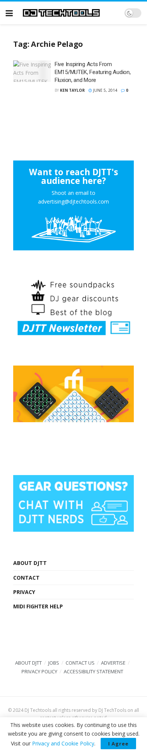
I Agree (118, 743)
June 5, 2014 (104, 90)
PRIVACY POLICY (39, 671)
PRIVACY (24, 592)
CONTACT (26, 577)
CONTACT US (80, 662)
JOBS (53, 662)
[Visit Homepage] (68, 13)
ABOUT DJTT (30, 562)
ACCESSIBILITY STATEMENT (93, 671)
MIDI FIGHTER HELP (38, 606)
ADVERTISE (113, 662)
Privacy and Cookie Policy (63, 743)
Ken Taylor (72, 90)
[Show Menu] (9, 13)
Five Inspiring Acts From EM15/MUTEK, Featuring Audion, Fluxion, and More (92, 72)
